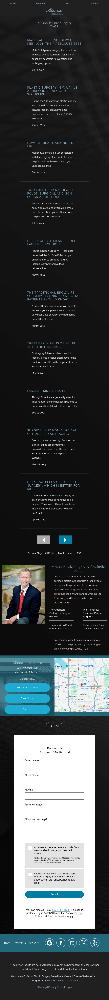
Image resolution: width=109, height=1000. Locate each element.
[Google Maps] (49, 942)
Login (68, 987)
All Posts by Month (55, 553)
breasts (75, 598)
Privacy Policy (40, 863)
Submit (54, 894)
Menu (12, 3)
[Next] (65, 539)
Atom (71, 553)
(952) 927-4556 (80, 648)
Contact (95, 3)
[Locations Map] (81, 684)
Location (40, 3)
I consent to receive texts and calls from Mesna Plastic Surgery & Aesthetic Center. (57, 855)
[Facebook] (60, 942)
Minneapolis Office (27, 662)
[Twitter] (83, 942)
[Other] (72, 942)
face (56, 598)
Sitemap (42, 987)
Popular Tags (35, 553)
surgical (74, 589)
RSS (79, 553)
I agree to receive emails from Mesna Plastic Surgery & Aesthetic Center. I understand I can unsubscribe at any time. (55, 878)
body (62, 598)
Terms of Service (57, 916)
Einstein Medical (69, 980)
